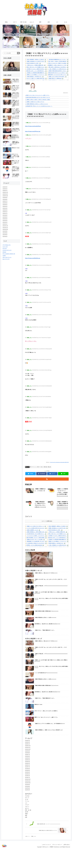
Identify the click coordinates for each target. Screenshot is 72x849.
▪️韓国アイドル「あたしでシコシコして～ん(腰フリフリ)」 (37, 95)
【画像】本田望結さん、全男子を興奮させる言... (36, 531)
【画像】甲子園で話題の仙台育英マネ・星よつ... (57, 70)
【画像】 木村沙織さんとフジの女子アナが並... (35, 61)
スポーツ (27, 806)
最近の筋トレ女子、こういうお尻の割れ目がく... (36, 70)
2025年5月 (27, 758)
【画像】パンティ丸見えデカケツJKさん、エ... (35, 526)
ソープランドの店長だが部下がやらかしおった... (36, 528)
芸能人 (26, 813)
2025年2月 (27, 763)
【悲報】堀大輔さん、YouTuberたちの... (34, 76)
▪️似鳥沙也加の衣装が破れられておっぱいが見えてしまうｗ (37, 97)
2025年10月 (27, 749)
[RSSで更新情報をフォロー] (47, 479)
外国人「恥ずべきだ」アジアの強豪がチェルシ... (36, 67)
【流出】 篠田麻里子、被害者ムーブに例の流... (35, 59)
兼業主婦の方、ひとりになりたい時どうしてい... (57, 74)
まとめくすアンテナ (7, 250)
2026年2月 (27, 742)
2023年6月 (27, 768)
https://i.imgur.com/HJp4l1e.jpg (32, 258)
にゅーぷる (5, 246)
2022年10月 (27, 782)
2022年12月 (27, 779)
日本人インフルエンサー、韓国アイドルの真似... (57, 63)
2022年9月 (27, 784)
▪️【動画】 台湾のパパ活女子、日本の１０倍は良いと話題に (37, 99)
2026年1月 (27, 743)
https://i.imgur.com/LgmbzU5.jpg (33, 126)
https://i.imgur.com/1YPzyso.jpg (32, 131)
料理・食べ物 (28, 810)
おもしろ (27, 797)
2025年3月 (27, 761)
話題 (26, 817)
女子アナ (27, 808)
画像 (46, 466)
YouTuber (27, 795)
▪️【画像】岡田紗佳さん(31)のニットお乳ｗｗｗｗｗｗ (36, 103)
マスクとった (33, 466)
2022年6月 (27, 788)
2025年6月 (27, 756)
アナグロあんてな (6, 244)
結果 (50, 466)
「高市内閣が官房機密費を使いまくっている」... (57, 59)
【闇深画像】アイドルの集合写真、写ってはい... (36, 541)
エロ (26, 803)
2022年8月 (27, 786)
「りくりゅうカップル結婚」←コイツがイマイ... (36, 535)
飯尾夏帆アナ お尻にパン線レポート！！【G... (57, 65)
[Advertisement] (11, 283)
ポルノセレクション (7, 257)
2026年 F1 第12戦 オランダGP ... (33, 63)
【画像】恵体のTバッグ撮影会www (55, 78)
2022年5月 (27, 789)
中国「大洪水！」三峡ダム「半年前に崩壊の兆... (57, 61)
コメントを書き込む (47, 521)
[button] (18, 53)
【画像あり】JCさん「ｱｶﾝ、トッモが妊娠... (35, 539)
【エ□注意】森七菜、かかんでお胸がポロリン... (36, 533)
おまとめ (5, 248)
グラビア (27, 804)
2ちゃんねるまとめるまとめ (9, 253)
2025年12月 (27, 745)
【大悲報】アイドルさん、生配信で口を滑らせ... (36, 68)
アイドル (27, 801)
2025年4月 (27, 759)
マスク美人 (41, 466)
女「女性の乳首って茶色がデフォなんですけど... (36, 543)
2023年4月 (27, 772)
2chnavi (4, 252)
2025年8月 (27, 752)
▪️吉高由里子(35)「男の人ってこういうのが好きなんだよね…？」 (38, 106)
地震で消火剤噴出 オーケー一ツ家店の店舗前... (36, 537)
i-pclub (4, 255)
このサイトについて (46, 844)
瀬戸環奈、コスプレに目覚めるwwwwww (34, 545)
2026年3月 (27, 740)
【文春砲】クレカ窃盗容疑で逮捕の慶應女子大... (36, 72)
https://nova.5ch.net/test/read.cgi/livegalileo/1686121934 (59, 462)
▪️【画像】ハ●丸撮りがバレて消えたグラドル (34, 101)
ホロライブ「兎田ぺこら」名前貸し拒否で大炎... (36, 78)
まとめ (28, 466)
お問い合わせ (66, 844)
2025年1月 (27, 765)
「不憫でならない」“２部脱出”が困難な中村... (35, 65)
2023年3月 (27, 774)
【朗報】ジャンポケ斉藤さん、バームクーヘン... (36, 74)
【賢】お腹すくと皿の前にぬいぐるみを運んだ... (57, 67)
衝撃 (26, 815)
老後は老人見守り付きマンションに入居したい (57, 72)
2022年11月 (27, 781)
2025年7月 (27, 754)
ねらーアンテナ (6, 259)
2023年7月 (27, 766)
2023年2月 (27, 775)
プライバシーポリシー (57, 844)
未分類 (26, 811)
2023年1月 (27, 777)
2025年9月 (27, 751)
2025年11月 (27, 747)
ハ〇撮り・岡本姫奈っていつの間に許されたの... (57, 68)
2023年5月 (27, 770)
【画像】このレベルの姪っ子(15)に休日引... (56, 76)
